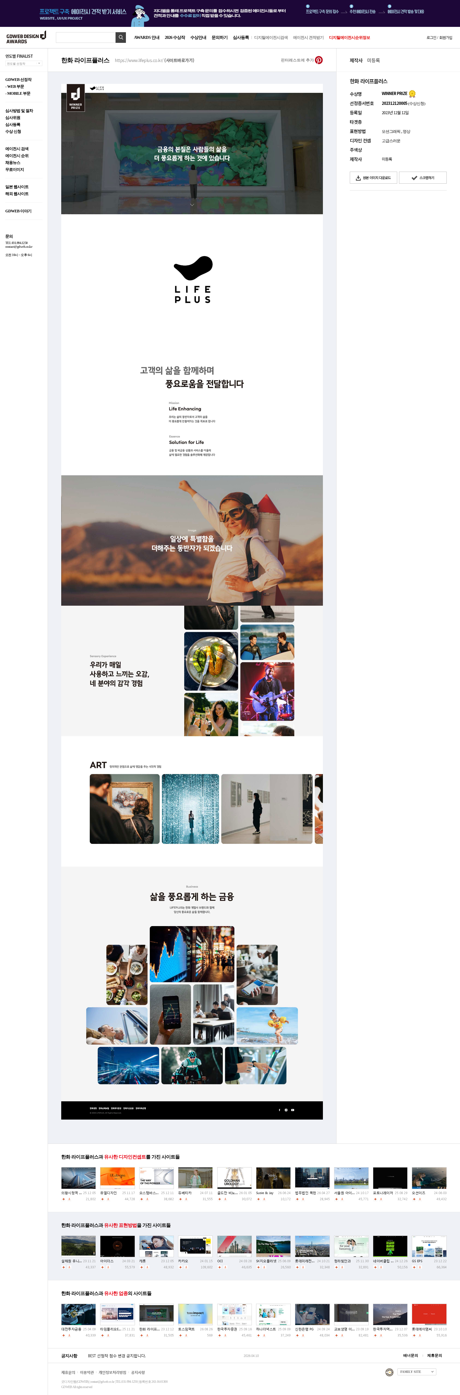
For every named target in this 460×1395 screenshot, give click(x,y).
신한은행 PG (304, 1329)
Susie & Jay (264, 1193)
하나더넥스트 (266, 1329)
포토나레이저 (383, 1193)
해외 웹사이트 (16, 194)
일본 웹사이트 (16, 187)
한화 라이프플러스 (153, 1329)
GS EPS (417, 1261)
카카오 (183, 1261)
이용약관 (87, 1372)
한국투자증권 (227, 1329)
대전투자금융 (71, 1329)
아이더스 (106, 1261)
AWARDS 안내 (146, 37)
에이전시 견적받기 (308, 37)
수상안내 (198, 37)
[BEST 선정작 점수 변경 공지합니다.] (165, 1361)
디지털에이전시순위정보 (349, 37)
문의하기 (220, 37)
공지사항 (138, 1372)
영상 (406, 131)
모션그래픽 (391, 131)
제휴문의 (434, 1355)
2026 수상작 (175, 37)
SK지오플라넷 (266, 1261)
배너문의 (410, 1355)
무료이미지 (14, 170)
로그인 (431, 37)
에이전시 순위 (16, 156)
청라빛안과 (342, 1261)
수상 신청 (13, 132)
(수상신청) (416, 103)
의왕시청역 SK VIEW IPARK (81, 1193)
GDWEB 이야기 (18, 211)
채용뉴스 (12, 163)
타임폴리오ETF (111, 1329)
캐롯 (142, 1261)
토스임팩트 (186, 1329)
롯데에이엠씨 (422, 1329)
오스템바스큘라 (151, 1193)
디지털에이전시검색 (271, 37)
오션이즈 (418, 1193)
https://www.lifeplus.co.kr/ (154, 60)
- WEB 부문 (14, 87)
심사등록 (241, 37)
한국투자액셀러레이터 (389, 1329)
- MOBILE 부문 (17, 94)
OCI (220, 1261)
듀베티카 (184, 1193)
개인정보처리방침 (112, 1372)
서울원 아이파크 (346, 1193)
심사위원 (12, 118)
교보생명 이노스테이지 (351, 1329)
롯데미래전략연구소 (310, 1261)
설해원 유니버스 (73, 1261)
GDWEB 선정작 (18, 80)
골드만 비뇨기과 (229, 1193)
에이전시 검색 (16, 149)
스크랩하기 (426, 177)
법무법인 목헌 (305, 1193)
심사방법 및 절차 (19, 111)
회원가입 (445, 37)
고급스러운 (391, 141)
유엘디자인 (108, 1193)
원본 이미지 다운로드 (376, 177)
